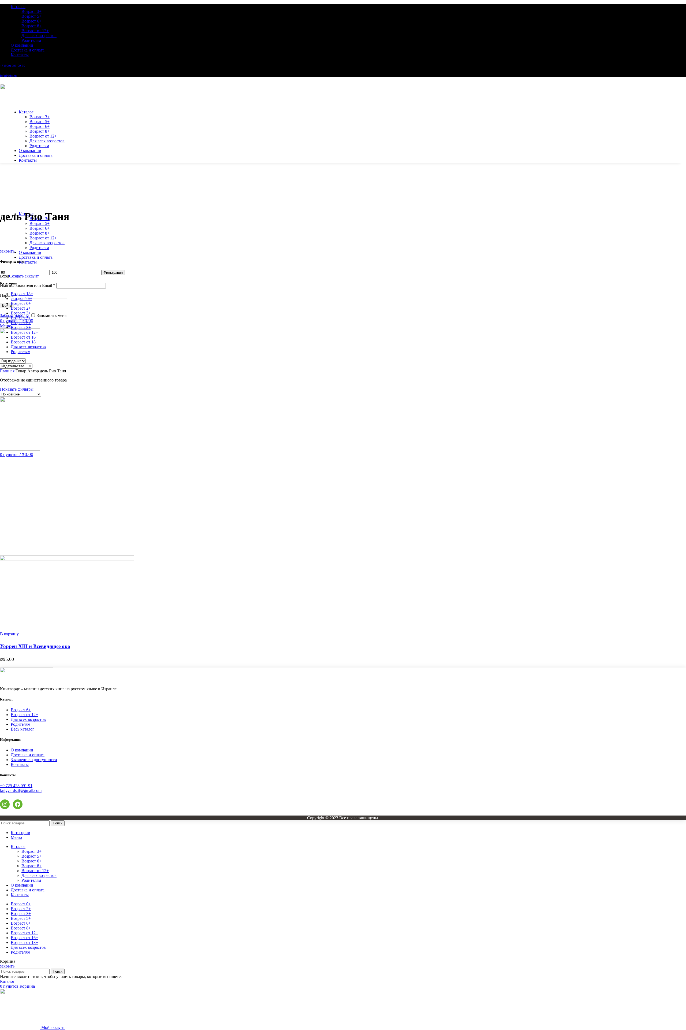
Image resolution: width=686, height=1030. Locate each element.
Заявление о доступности (34, 759)
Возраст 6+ (31, 21)
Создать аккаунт (24, 276)
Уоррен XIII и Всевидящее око (35, 646)
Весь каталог (22, 729)
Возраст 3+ (31, 11)
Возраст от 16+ (24, 337)
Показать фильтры (16, 389)
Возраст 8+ (31, 26)
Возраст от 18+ (24, 342)
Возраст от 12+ (35, 30)
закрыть (7, 251)
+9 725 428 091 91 (16, 785)
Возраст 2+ (21, 308)
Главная (8, 371)
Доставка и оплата (27, 755)
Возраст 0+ (21, 303)
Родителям (31, 40)
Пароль (8, 295)
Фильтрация (113, 273)
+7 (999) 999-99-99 (12, 65)
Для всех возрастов (39, 35)
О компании (22, 750)
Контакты (20, 764)
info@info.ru (8, 75)
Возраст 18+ (22, 293)
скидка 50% (21, 298)
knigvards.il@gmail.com (21, 790)
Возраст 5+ (31, 16)
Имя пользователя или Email (27, 285)
